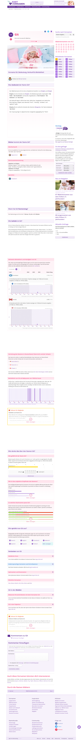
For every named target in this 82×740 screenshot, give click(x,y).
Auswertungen (12, 726)
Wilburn (41, 681)
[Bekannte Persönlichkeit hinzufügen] (52, 595)
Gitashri (16, 583)
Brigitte (27, 94)
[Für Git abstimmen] (36, 41)
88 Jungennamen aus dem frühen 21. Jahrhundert (63, 217)
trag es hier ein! (11, 609)
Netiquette (34, 733)
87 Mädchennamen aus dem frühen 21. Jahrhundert (64, 197)
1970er (60, 74)
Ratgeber (34, 711)
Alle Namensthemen (37, 708)
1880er (70, 76)
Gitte (30, 583)
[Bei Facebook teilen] (45, 32)
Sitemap (48, 738)
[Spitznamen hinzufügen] (52, 572)
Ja (57, 230)
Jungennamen (12, 700)
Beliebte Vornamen (59, 700)
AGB (52, 738)
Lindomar (21, 681)
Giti (20, 583)
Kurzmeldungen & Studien (15, 728)
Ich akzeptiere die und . (24, 663)
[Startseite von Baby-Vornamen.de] (15, 4)
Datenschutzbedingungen (32, 663)
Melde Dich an (47, 646)
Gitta (22, 583)
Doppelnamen (12, 706)
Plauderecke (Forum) (37, 724)
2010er (60, 64)
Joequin (16, 681)
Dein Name (11, 650)
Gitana (12, 583)
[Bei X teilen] (48, 32)
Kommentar (11, 653)
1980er (60, 71)
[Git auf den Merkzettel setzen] (51, 32)
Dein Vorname (59, 163)
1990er (60, 69)
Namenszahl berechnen (14, 730)
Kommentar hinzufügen (18, 638)
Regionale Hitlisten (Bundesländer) (63, 706)
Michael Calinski (22, 79)
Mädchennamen (13, 702)
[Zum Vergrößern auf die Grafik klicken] (30, 396)
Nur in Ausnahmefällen (62, 232)
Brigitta (43, 91)
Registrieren (33, 4)
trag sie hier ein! (39, 559)
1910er (70, 69)
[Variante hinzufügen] (52, 564)
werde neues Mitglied (13, 647)
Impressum (70, 738)
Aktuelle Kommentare (37, 722)
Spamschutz (11, 665)
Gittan (25, 583)
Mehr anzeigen (47, 544)
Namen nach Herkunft (14, 708)
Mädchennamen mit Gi (31, 691)
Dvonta (9, 682)
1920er (70, 66)
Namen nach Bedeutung (38, 702)
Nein (58, 234)
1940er (70, 61)
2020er (60, 61)
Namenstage (12, 722)
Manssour (36, 681)
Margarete (38, 107)
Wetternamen (12, 731)
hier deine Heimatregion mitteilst (41, 372)
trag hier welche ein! (33, 567)
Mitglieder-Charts (59, 709)
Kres (49, 681)
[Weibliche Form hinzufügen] (52, 556)
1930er (70, 64)
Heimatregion (59, 170)
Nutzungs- (21, 663)
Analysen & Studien (13, 724)
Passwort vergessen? (39, 4)
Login (37, 2)
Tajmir (31, 681)
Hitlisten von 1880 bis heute (61, 708)
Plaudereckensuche (37, 726)
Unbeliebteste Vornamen (61, 711)
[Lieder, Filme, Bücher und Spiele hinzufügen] (52, 604)
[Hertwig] (61, 131)
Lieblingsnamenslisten (37, 728)
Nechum (46, 681)
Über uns (39, 738)
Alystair (25, 681)
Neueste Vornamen (13, 713)
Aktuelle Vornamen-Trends (61, 713)
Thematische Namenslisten (38, 704)
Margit (50, 91)
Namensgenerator (13, 711)
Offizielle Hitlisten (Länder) (61, 704)
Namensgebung (36, 700)
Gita (9, 583)
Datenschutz (57, 738)
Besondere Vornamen (37, 706)
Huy (29, 681)
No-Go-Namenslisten (37, 730)
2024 (59, 59)
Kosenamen (35, 709)
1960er (60, 76)
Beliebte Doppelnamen (60, 702)
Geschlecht (58, 165)
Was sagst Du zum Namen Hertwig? (64, 142)
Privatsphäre (64, 738)
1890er (70, 74)
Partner (43, 738)
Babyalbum (34, 731)
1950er (70, 59)
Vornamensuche (13, 709)
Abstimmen (31, 476)
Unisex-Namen (12, 704)
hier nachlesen (36, 266)
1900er (70, 71)
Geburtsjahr (58, 167)
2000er (60, 66)
